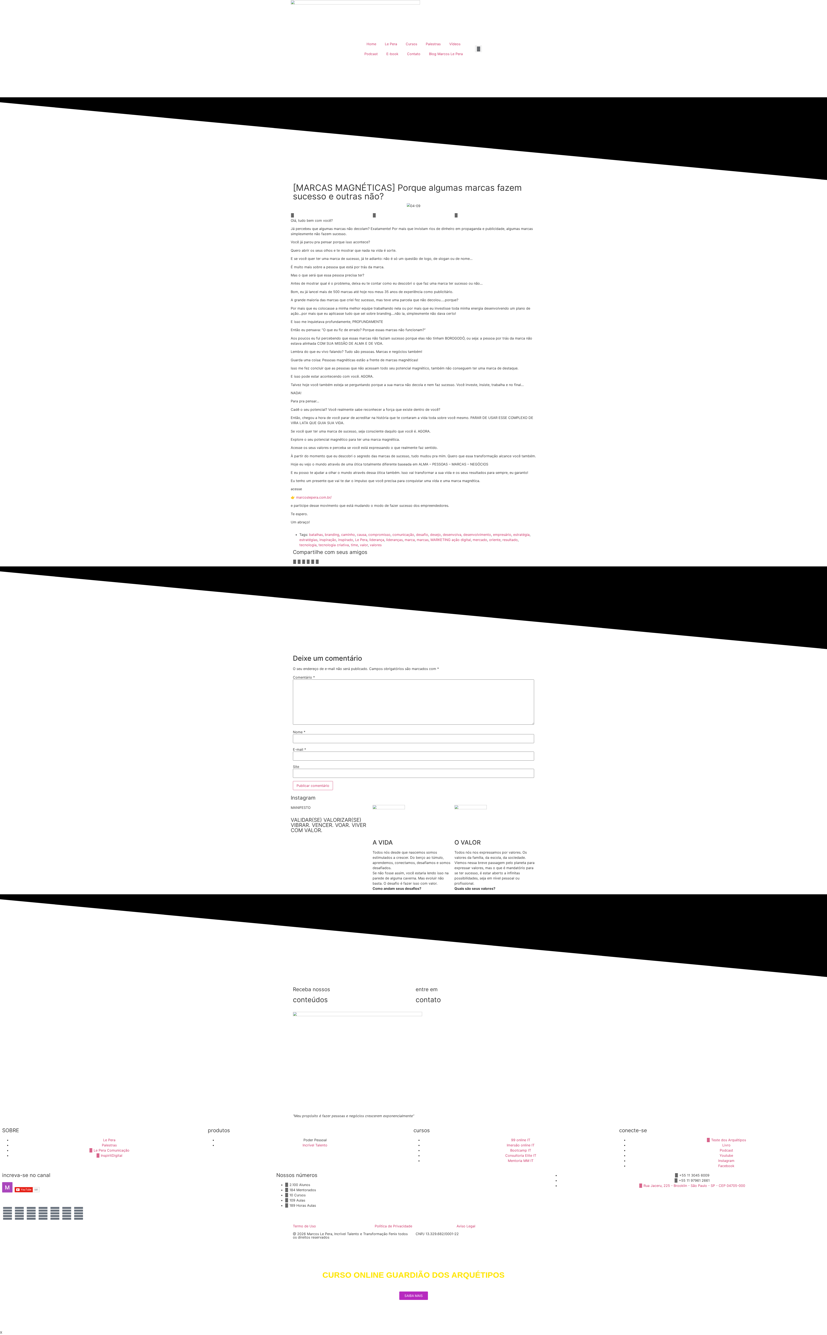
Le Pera (391, 44)
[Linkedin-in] (66, 1213)
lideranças (394, 540)
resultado (510, 540)
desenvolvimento (477, 534)
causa (361, 534)
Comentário (304, 677)
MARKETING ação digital (451, 540)
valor (364, 545)
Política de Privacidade (393, 1226)
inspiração (327, 540)
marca (410, 540)
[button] (478, 48)
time (354, 545)
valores (376, 545)
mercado (480, 540)
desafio (422, 534)
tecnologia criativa (334, 545)
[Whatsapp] (31, 1213)
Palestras (433, 44)
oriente (495, 540)
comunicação (403, 534)
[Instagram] (7, 1213)
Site (296, 766)
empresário (502, 534)
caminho (348, 534)
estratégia (521, 534)
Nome (299, 732)
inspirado (345, 540)
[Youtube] (43, 1213)
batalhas (316, 534)
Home (371, 44)
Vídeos (454, 44)
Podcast (371, 54)
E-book (392, 54)
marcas (423, 540)
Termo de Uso (304, 1226)
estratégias (308, 540)
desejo (435, 534)
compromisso (379, 534)
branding (332, 534)
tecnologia (308, 545)
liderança (376, 540)
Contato (413, 54)
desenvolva (452, 534)
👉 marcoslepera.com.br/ (311, 497)
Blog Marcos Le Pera (446, 54)
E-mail (299, 749)
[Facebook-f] (19, 1213)
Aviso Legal (466, 1226)
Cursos (411, 44)
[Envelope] (78, 1213)
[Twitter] (55, 1213)
